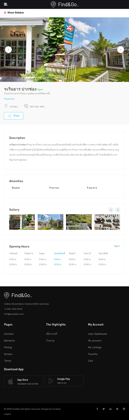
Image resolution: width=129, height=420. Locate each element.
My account (95, 340)
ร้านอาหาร (9, 99)
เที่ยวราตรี (51, 333)
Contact (9, 333)
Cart (90, 360)
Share (16, 115)
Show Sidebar (15, 12)
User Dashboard (97, 333)
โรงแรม (50, 340)
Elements (9, 340)
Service (8, 354)
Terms (7, 360)
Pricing (8, 347)
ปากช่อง (13, 106)
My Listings (94, 347)
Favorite (93, 354)
